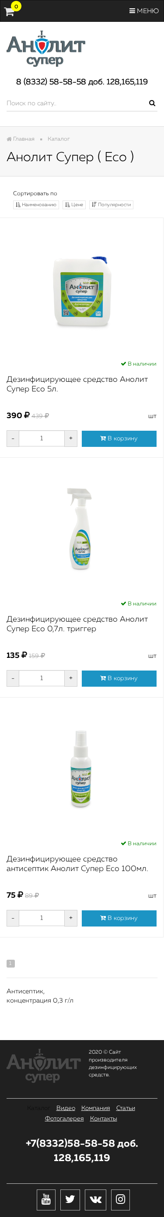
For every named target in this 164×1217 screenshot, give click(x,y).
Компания (95, 1108)
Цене (76, 204)
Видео (65, 1108)
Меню (147, 11)
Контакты (103, 1119)
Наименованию (38, 204)
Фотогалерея (64, 1119)
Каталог (38, 1108)
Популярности (114, 204)
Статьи (125, 1108)
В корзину (122, 439)
